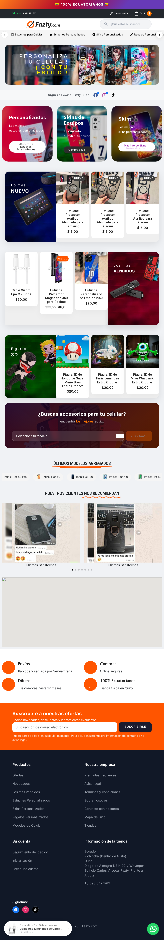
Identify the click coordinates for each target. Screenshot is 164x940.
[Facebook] (15, 909)
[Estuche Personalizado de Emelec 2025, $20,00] (91, 281)
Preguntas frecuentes (100, 775)
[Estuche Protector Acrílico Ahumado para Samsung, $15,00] (72, 205)
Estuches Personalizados (67, 34)
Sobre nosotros (96, 800)
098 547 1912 (100, 883)
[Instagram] (25, 909)
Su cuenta (21, 841)
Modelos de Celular (27, 825)
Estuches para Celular (26, 34)
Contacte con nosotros (101, 809)
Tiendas (90, 825)
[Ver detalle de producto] (12, 928)
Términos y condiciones (102, 792)
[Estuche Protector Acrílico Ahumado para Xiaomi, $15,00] (107, 205)
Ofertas (17, 775)
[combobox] (129, 24)
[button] (27, 147)
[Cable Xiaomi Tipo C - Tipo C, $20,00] (21, 279)
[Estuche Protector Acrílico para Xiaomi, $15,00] (142, 203)
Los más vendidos (26, 792)
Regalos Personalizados (30, 817)
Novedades (21, 784)
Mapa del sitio (95, 817)
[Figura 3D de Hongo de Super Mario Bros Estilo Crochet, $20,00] (72, 366)
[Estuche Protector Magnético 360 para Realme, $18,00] (56, 283)
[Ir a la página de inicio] (43, 24)
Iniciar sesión (22, 860)
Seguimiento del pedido (30, 852)
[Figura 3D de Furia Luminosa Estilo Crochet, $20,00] (107, 364)
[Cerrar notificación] (68, 928)
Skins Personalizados (107, 34)
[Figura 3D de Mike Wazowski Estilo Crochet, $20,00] (142, 364)
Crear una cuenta (25, 869)
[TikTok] (35, 909)
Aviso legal (92, 784)
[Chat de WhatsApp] (153, 929)
